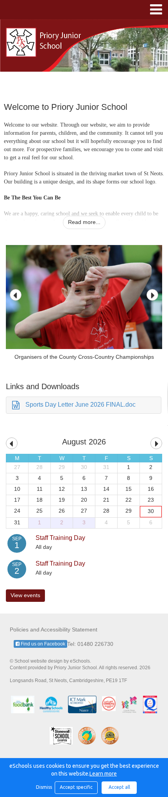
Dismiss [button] (43, 787)
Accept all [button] (119, 787)
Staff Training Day (60, 537)
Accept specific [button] (76, 787)
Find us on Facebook (42, 644)
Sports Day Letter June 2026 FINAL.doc (80, 404)
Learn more (103, 774)
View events (25, 595)
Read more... (84, 222)
